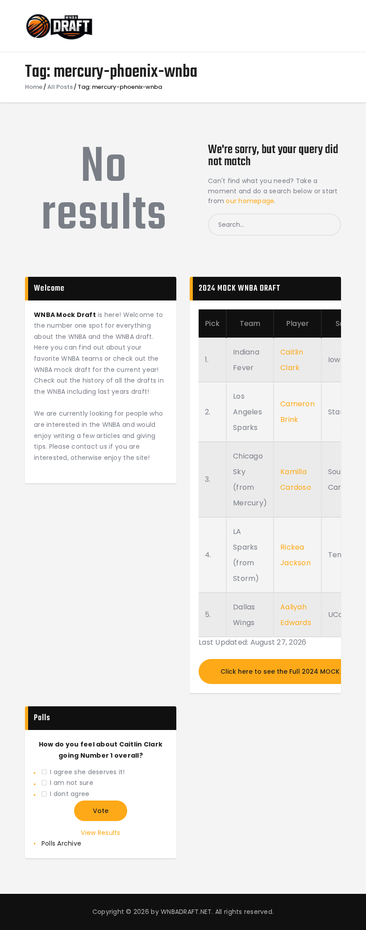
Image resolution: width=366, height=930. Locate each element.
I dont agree (69, 793)
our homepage (250, 200)
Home (33, 87)
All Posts (60, 87)
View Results (100, 832)
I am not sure (71, 782)
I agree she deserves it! (87, 771)
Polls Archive (61, 843)
